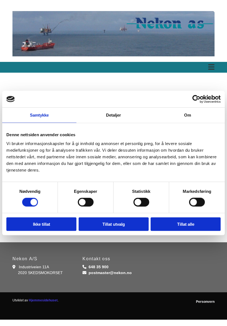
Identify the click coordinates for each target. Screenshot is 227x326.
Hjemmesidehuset (43, 300)
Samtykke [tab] (39, 115)
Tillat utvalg (113, 224)
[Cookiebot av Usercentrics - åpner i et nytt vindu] (196, 99)
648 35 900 (99, 267)
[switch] (86, 202)
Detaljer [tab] (113, 115)
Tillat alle (185, 224)
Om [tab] (187, 115)
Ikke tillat (41, 224)
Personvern (205, 302)
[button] (113, 67)
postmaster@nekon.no (110, 272)
